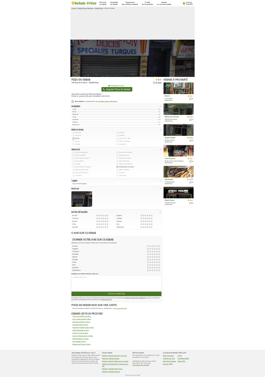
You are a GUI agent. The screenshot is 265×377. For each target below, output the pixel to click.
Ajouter (164, 3)
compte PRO (83, 96)
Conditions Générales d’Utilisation (135, 298)
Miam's (167, 96)
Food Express (170, 158)
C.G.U (180, 356)
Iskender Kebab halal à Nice (83, 328)
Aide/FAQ (181, 361)
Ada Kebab (169, 179)
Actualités (114, 3)
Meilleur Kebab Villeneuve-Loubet (115, 361)
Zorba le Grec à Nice (80, 333)
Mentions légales (169, 361)
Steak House (169, 200)
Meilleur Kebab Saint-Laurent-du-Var (115, 365)
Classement (130, 3)
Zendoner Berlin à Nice (81, 322)
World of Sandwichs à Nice (82, 336)
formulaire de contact (140, 365)
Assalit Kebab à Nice (80, 325)
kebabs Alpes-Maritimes (108, 101)
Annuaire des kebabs (84, 3)
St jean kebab (170, 138)
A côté (147, 3)
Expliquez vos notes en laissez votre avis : (85, 274)
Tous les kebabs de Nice (81, 316)
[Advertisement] (132, 24)
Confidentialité (183, 359)
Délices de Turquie (172, 117)
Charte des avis (107, 300)
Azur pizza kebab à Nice (81, 319)
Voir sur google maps (120, 308)
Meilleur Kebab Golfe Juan (112, 369)
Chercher (102, 3)
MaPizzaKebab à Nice (80, 330)
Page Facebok (168, 356)
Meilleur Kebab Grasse (110, 359)
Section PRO (167, 364)
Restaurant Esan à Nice (81, 344)
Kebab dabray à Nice (80, 339)
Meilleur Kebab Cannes (111, 372)
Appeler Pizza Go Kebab (118, 89)
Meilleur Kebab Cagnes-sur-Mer (114, 356)
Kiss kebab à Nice (79, 342)
